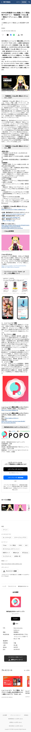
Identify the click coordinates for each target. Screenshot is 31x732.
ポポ (26, 545)
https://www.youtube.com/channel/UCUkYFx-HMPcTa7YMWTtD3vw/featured (13, 266)
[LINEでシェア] (13, 35)
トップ (4, 586)
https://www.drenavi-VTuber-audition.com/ (13, 209)
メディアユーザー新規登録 (15, 477)
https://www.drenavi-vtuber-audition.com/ (11, 563)
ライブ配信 (13, 545)
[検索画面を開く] (29, 2)
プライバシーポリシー (15, 715)
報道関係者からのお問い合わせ (15, 718)
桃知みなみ (16, 552)
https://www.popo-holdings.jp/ (11, 217)
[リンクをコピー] (21, 35)
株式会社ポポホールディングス (15, 611)
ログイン (18, 2)
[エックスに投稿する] (7, 35)
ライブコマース (7, 556)
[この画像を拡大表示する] (7, 508)
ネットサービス (7, 537)
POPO (20, 545)
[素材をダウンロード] (18, 35)
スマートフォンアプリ (20, 537)
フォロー (15, 618)
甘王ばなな (25, 552)
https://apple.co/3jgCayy (12, 418)
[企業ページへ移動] (15, 602)
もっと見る (27, 670)
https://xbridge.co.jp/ (8, 220)
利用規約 (26, 715)
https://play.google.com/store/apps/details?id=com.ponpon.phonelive (13, 422)
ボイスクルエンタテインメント (11, 549)
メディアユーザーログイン (15, 469)
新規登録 (24, 2)
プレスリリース (12, 586)
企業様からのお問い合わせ (15, 722)
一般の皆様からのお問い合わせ (15, 726)
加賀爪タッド (6, 552)
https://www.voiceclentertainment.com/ (14, 214)
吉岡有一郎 (17, 556)
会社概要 (5, 715)
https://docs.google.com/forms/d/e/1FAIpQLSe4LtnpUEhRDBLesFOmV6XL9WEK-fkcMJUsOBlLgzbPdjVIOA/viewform (15, 227)
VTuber (5, 545)
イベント (5, 529)
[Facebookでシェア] (10, 35)
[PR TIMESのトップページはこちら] (6, 2)
